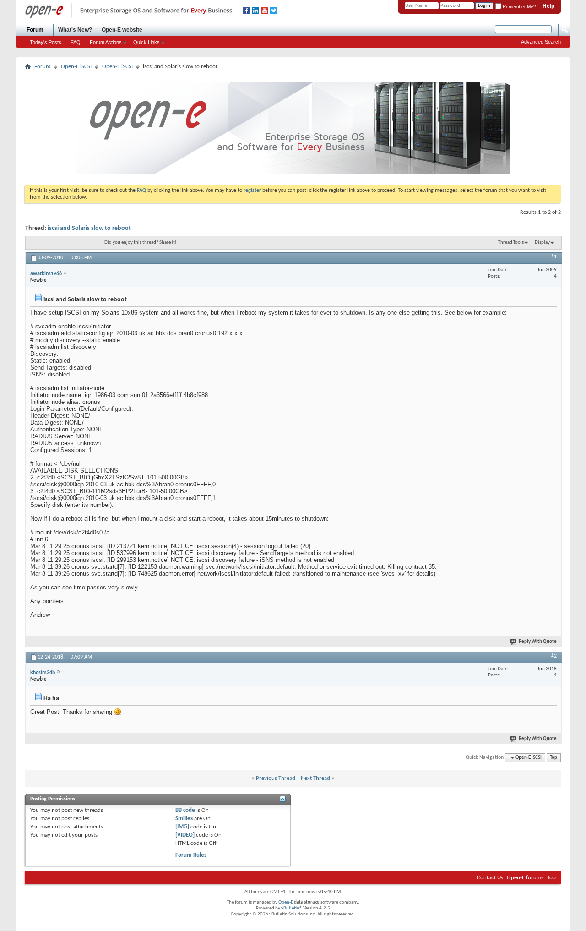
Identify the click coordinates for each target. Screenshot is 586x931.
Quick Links (146, 42)
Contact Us (490, 878)
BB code (185, 810)
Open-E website (122, 30)
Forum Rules (190, 855)
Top (553, 757)
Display (542, 242)
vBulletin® (291, 908)
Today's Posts (45, 42)
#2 (554, 656)
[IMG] (182, 827)
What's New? (75, 30)
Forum (35, 30)
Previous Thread (275, 778)
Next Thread (315, 778)
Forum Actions (106, 42)
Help (548, 6)
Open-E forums (525, 878)
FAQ (76, 42)
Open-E (285, 902)
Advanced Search (541, 41)
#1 (554, 257)
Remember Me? (518, 6)
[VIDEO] (185, 835)
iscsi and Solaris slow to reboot (89, 228)
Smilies (184, 819)
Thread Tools (511, 242)
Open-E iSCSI (76, 67)
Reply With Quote (538, 641)
